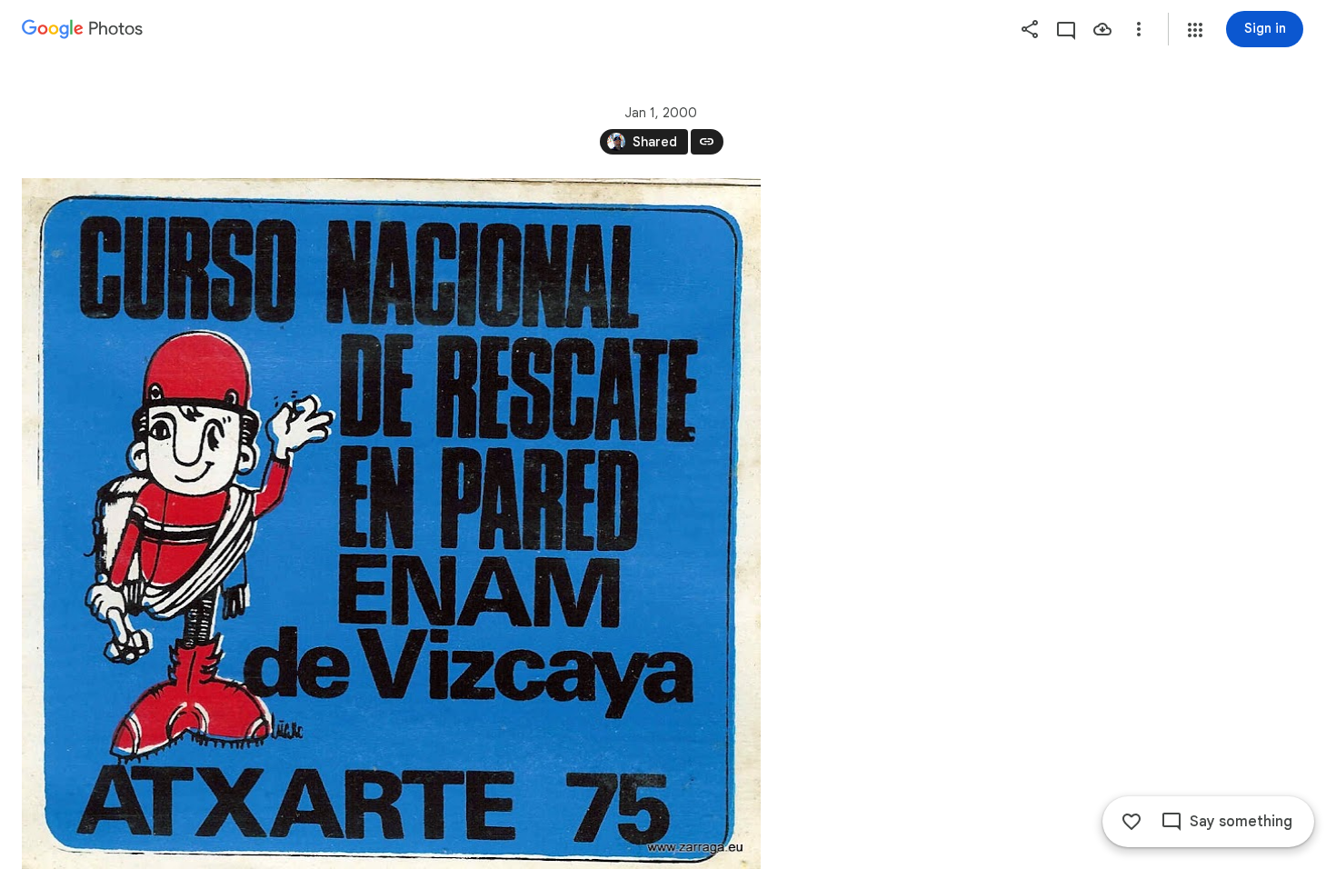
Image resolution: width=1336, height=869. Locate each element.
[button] (1195, 30)
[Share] (1030, 29)
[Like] (1131, 822)
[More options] (1139, 29)
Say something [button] (1241, 822)
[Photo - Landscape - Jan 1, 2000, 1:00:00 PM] (391, 523)
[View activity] (1066, 29)
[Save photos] (1102, 29)
